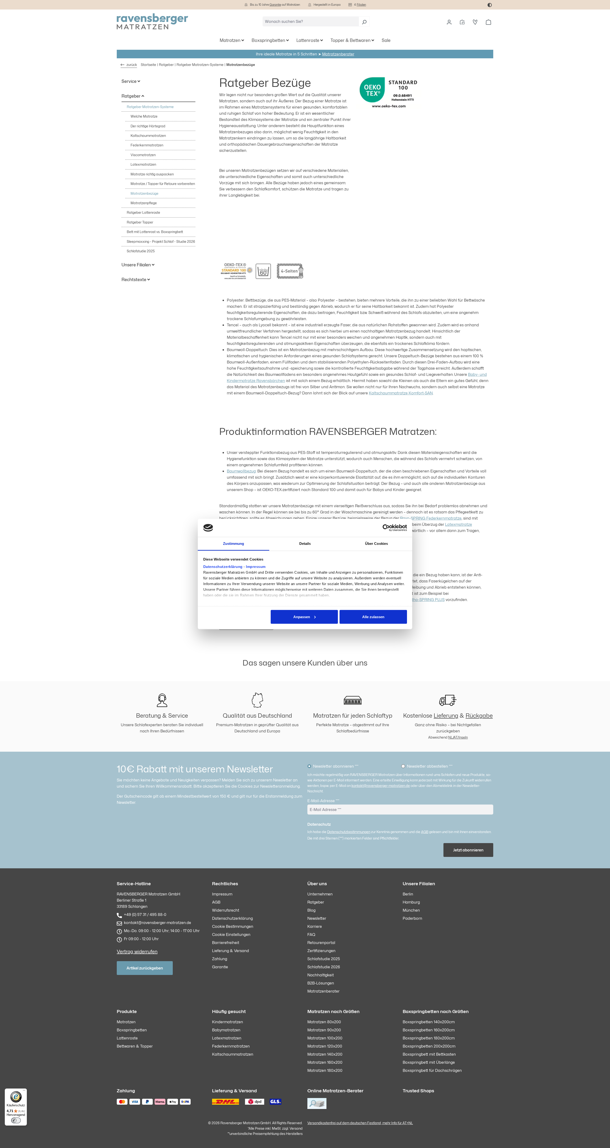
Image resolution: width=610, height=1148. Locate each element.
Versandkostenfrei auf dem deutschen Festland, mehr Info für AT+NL (360, 1123)
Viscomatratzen (143, 154)
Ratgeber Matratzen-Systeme (150, 106)
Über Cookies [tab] (376, 544)
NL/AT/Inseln (458, 737)
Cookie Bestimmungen (232, 926)
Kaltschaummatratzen (148, 135)
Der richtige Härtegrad (148, 126)
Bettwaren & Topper (135, 1046)
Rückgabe (479, 715)
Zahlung (219, 958)
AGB (424, 832)
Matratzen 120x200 (324, 1046)
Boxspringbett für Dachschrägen (432, 1070)
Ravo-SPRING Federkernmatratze (431, 518)
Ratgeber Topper (140, 222)
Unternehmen (320, 894)
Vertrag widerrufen (137, 951)
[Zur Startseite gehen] (152, 21)
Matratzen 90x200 (324, 1030)
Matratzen (126, 1021)
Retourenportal (321, 942)
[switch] (16, 1120)
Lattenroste (127, 1038)
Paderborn (412, 918)
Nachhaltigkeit (320, 975)
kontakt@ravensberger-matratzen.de (380, 785)
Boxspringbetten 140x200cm (429, 1021)
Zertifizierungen (321, 950)
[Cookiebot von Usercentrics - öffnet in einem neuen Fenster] (386, 528)
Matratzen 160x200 (324, 1062)
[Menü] (24, 1091)
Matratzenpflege (144, 202)
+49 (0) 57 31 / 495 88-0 (145, 914)
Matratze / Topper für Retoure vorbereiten (163, 183)
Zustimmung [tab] (233, 544)
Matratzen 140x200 (324, 1054)
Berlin (408, 894)
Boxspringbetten (132, 1030)
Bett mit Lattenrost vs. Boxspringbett (155, 231)
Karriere (314, 926)
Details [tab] (305, 544)
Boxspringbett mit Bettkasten (429, 1054)
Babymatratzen (226, 1030)
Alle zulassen (373, 617)
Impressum (256, 567)
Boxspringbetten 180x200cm (429, 1038)
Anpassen (301, 617)
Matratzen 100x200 (324, 1038)
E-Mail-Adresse (323, 800)
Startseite (148, 64)
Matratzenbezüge (144, 193)
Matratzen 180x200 (324, 1070)
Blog (311, 910)
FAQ (311, 934)
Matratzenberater (338, 54)
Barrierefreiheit (225, 942)
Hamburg (411, 902)
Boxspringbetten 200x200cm (429, 1046)
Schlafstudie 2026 (323, 966)
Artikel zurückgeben (145, 968)
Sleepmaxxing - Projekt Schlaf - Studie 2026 (161, 241)
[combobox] (311, 21)
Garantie (275, 5)
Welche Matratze (144, 116)
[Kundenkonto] (449, 21)
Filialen (361, 5)
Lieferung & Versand (230, 950)
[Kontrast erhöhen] (489, 5)
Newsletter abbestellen (429, 766)
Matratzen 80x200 (324, 1021)
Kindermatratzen (227, 1021)
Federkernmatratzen (147, 145)
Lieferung (446, 715)
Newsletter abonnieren (335, 766)
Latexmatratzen (143, 164)
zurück (131, 64)
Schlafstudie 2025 (141, 250)
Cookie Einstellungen (231, 934)
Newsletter (316, 918)
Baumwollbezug (241, 471)
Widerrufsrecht (225, 910)
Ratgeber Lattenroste (143, 212)
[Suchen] (364, 21)
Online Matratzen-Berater (335, 1090)
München (411, 910)
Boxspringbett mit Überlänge (429, 1062)
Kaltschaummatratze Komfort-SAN (401, 393)
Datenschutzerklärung (223, 567)
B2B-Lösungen (320, 983)
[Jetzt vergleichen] (462, 21)
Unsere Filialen (419, 883)
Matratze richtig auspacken (152, 174)
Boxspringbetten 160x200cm (429, 1030)
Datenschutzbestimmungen (348, 832)
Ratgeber (315, 902)
